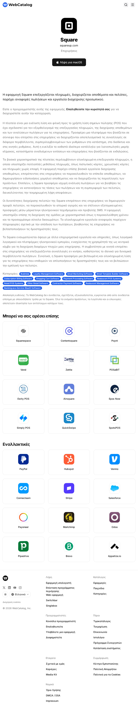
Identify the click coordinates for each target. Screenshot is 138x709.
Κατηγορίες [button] (100, 593)
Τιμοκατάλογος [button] (102, 621)
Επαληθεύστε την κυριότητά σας (88, 109)
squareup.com (69, 45)
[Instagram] (20, 587)
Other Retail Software (37, 283)
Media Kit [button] (51, 674)
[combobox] (20, 594)
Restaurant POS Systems (109, 278)
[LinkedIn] (9, 587)
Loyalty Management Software (48, 274)
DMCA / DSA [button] (53, 695)
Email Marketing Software (79, 274)
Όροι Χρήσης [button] (53, 690)
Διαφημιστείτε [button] (54, 637)
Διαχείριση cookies (12, 602)
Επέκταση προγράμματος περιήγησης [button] (60, 589)
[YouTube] (14, 587)
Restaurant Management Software (102, 283)
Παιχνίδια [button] (98, 588)
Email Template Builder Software (112, 274)
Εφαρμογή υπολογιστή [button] (58, 582)
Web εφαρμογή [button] (54, 594)
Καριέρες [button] (51, 669)
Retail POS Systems (13, 283)
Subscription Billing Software (18, 278)
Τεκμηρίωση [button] (100, 626)
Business (25, 274)
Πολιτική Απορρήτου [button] (104, 669)
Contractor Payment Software (67, 283)
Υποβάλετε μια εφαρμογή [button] (60, 632)
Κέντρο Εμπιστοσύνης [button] (105, 663)
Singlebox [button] (51, 605)
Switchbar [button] (51, 600)
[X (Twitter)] (4, 587)
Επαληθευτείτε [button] (54, 626)
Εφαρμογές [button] (99, 582)
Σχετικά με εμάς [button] (55, 663)
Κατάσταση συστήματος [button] (106, 648)
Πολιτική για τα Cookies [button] (106, 674)
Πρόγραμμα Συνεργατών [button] (107, 642)
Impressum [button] (52, 700)
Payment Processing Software (78, 278)
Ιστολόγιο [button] (98, 637)
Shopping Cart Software (47, 278)
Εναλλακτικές (16, 444)
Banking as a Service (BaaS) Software (22, 288)
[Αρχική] (17, 4)
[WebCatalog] (5, 578)
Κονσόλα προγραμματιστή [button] (61, 621)
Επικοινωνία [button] (100, 632)
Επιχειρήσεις (69, 50)
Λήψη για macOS (71, 62)
